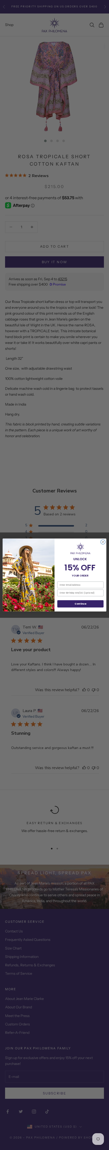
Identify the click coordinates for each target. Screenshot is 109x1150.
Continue (80, 603)
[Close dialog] (103, 542)
